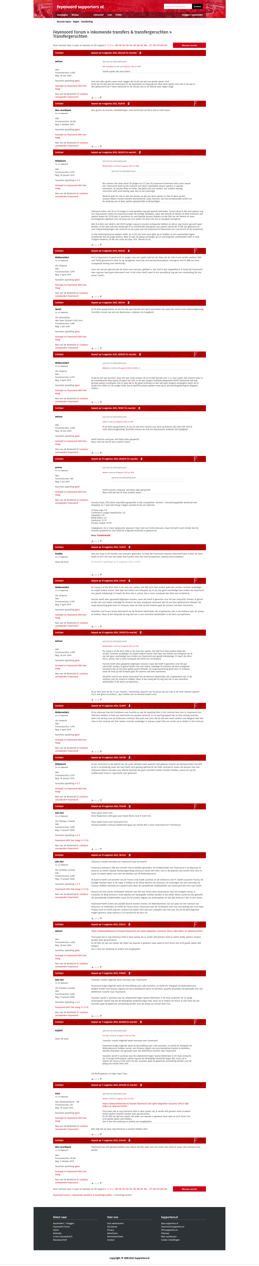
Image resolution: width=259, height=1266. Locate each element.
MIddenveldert (107, 166)
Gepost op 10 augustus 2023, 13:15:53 (108, 632)
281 (165, 45)
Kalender (57, 1233)
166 (138, 45)
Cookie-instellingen (170, 1240)
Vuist (57, 1093)
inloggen (186, 15)
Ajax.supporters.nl (169, 1223)
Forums (86, 15)
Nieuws (75, 15)
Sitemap (165, 1233)
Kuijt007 (59, 1030)
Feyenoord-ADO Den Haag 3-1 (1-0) (71, 840)
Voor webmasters (115, 1223)
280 (162, 45)
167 (141, 45)
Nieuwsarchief (60, 1240)
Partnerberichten (115, 1236)
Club (109, 15)
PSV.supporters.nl (169, 1230)
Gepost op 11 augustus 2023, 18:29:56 (108, 1022)
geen (77, 81)
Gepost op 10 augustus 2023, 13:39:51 (108, 706)
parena (58, 467)
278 (154, 45)
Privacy (110, 1230)
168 (145, 45)
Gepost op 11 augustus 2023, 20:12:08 (108, 1085)
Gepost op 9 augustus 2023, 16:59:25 (108, 354)
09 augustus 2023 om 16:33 (127, 368)
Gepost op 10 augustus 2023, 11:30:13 (108, 547)
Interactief (99, 15)
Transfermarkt (103, 535)
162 (123, 45)
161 (120, 45)
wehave (59, 61)
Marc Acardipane (108, 67)
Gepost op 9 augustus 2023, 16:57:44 (108, 302)
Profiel (119, 15)
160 (116, 45)
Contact (111, 1240)
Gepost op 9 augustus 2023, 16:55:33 (108, 251)
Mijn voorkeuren (169, 1236)
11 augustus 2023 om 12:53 (124, 1099)
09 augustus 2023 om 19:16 (125, 473)
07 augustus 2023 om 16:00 (130, 166)
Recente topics (64, 21)
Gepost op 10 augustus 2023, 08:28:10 (109, 459)
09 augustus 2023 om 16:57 (124, 422)
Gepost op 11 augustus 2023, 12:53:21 (108, 924)
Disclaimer (112, 1226)
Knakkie (59, 553)
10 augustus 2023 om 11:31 (129, 646)
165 (134, 45)
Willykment (60, 161)
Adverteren (112, 1233)
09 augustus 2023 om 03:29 (131, 67)
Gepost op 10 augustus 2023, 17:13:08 (108, 806)
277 (150, 45)
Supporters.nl (169, 1217)
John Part (59, 813)
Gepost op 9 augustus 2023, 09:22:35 (108, 53)
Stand (56, 1230)
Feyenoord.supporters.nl (172, 1226)
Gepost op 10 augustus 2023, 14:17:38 (108, 757)
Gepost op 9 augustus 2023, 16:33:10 (108, 152)
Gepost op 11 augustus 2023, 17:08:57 (108, 973)
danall (58, 309)
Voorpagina (62, 15)
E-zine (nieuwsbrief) (62, 1236)
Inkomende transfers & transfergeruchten (129, 32)
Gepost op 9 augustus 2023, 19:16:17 (107, 408)
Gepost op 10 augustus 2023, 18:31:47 (108, 855)
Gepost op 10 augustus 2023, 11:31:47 (108, 580)
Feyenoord (64, 113)
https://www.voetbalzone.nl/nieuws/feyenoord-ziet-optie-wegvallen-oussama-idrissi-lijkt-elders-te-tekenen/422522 (147, 931)
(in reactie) (131, 53)
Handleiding (87, 21)
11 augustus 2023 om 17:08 (126, 1036)
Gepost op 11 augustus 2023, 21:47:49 (108, 1140)
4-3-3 (77, 180)
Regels (76, 21)
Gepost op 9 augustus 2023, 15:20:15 (108, 103)
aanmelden (197, 15)
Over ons (112, 1217)
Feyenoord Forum (69, 32)
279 (157, 45)
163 (127, 45)
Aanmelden (58, 1223)
